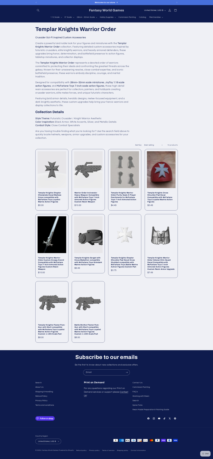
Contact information (138, 450)
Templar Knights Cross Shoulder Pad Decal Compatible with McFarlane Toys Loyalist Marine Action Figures (160, 197)
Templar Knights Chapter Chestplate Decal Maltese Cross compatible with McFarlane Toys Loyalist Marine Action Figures (49, 197)
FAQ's (135, 392)
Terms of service (108, 450)
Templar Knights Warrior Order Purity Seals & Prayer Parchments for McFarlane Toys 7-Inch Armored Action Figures (123, 197)
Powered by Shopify (66, 450)
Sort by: (138, 145)
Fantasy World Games (50, 450)
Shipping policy (122, 450)
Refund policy (81, 450)
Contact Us (137, 383)
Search (38, 383)
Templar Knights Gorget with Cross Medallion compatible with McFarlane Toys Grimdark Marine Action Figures (88, 261)
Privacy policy (94, 450)
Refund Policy (41, 396)
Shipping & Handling (44, 392)
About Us (39, 387)
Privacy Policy (41, 401)
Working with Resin (141, 396)
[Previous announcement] (36, 2)
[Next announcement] (177, 2)
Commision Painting (141, 387)
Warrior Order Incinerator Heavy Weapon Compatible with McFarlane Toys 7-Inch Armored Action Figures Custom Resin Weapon (86, 197)
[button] (38, 10)
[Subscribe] (127, 372)
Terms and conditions (44, 405)
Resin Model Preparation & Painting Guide (151, 410)
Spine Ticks (137, 405)
